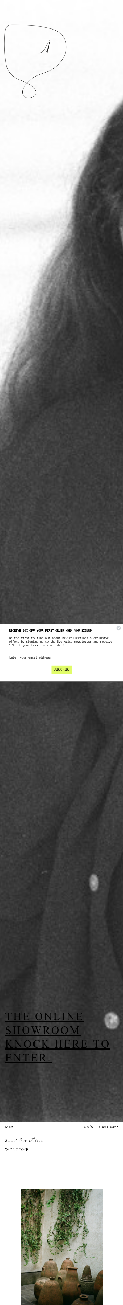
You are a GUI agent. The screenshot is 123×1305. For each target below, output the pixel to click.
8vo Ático (31, 1141)
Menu (10, 1127)
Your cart (108, 1127)
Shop (11, 1141)
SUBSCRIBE (61, 670)
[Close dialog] (118, 628)
